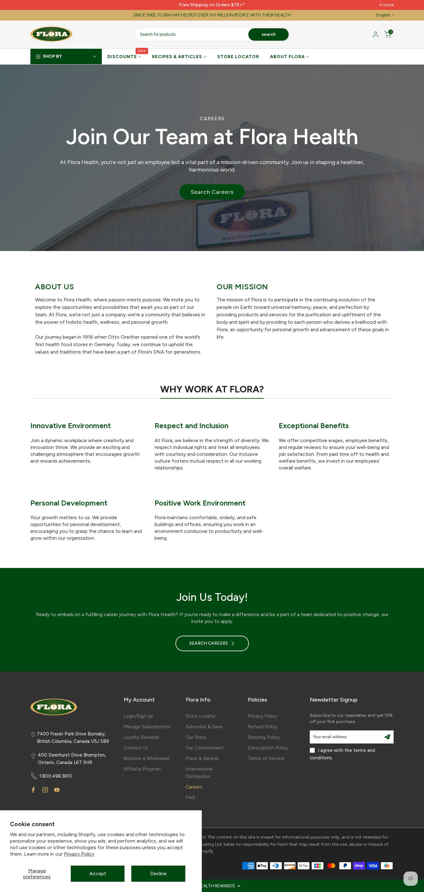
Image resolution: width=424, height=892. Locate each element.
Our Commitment (204, 748)
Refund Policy (262, 727)
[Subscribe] (387, 737)
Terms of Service (266, 758)
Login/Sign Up (138, 716)
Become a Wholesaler (147, 758)
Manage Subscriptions (147, 727)
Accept (97, 873)
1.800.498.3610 (55, 776)
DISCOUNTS (126, 56)
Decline (158, 873)
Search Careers (212, 191)
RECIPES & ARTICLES (177, 56)
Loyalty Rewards (141, 737)
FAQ (190, 797)
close (39, 5)
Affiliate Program (142, 769)
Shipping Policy (264, 737)
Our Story (196, 737)
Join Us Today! (212, 597)
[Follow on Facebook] (33, 790)
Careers (194, 787)
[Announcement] (212, 5)
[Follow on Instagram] (45, 790)
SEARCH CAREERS (208, 643)
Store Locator (201, 716)
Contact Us (136, 748)
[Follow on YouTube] (57, 790)
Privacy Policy (79, 854)
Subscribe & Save (204, 727)
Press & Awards (202, 758)
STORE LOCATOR (238, 56)
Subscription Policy (268, 748)
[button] (212, 886)
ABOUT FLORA (287, 56)
